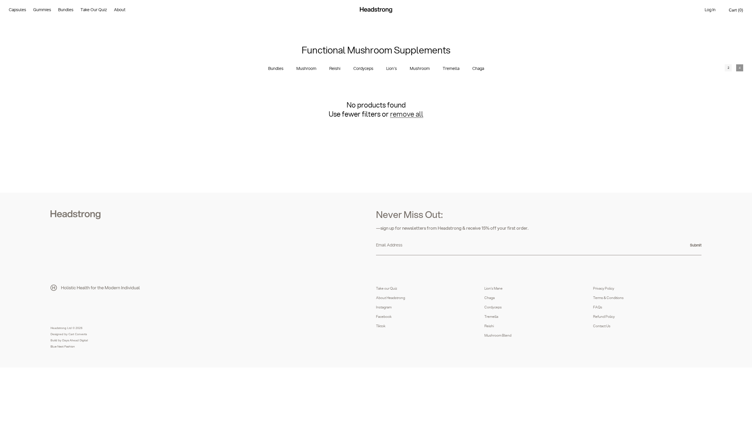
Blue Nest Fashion (63, 346)
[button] (736, 10)
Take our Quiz (386, 288)
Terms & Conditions (608, 298)
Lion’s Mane (493, 288)
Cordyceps (363, 69)
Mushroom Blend (497, 335)
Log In (710, 10)
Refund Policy (604, 316)
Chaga (478, 69)
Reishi (334, 69)
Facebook (384, 316)
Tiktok (380, 326)
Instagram (384, 307)
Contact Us (601, 326)
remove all (406, 114)
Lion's (391, 69)
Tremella (451, 69)
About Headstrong (390, 298)
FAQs (597, 307)
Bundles (275, 69)
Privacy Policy (603, 288)
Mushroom (306, 69)
